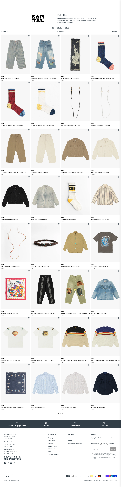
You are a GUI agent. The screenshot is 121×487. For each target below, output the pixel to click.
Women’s (59, 27)
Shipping (50, 438)
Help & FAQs (51, 443)
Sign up (113, 449)
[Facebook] (5, 463)
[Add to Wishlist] (29, 36)
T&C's (116, 480)
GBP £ (7, 476)
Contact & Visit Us (52, 446)
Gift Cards (50, 451)
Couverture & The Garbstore (13, 480)
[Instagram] (8, 463)
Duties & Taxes (105, 480)
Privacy (111, 480)
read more (70, 22)
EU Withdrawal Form (88, 480)
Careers (70, 440)
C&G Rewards (51, 449)
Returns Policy (51, 440)
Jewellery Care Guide (53, 454)
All (53, 27)
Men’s (67, 27)
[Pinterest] (11, 463)
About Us (70, 438)
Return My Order (97, 480)
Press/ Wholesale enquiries (75, 443)
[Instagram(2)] (14, 463)
